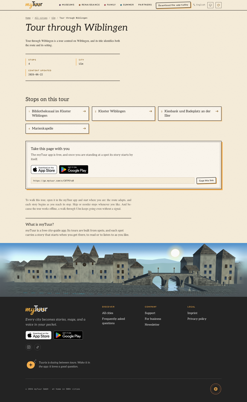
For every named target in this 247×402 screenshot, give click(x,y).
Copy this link (206, 180)
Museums (68, 4)
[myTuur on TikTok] (37, 347)
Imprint (192, 313)
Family (111, 4)
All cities (41, 17)
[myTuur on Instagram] (28, 347)
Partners (145, 4)
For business (153, 319)
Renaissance (91, 4)
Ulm (53, 17)
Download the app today (173, 5)
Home (28, 17)
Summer (128, 4)
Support (150, 313)
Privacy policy (197, 319)
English (199, 4)
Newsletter (152, 324)
